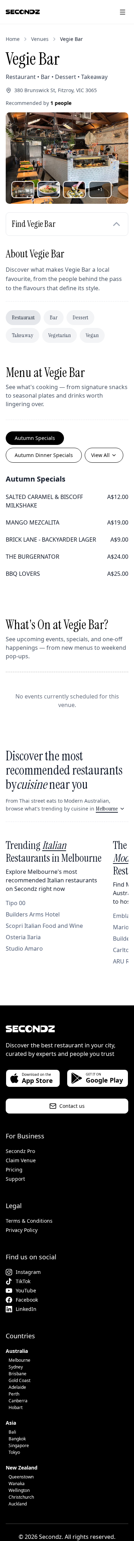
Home (13, 39)
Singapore (19, 1445)
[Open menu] (122, 12)
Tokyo (14, 1452)
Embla (121, 916)
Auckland (18, 1504)
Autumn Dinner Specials (44, 455)
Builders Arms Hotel (33, 914)
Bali (12, 1432)
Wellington (19, 1490)
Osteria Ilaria (23, 937)
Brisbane (17, 1373)
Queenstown (21, 1476)
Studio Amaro (24, 948)
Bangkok (17, 1438)
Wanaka (17, 1483)
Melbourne (107, 808)
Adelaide (17, 1387)
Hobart (16, 1407)
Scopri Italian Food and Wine (44, 926)
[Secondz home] (23, 12)
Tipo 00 (15, 903)
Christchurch (21, 1497)
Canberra (18, 1400)
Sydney (16, 1367)
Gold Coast (19, 1380)
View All (100, 455)
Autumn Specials (35, 438)
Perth (14, 1394)
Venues (40, 39)
